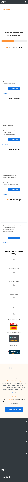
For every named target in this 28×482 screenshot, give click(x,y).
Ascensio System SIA (8, 480)
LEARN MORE (5, 93)
